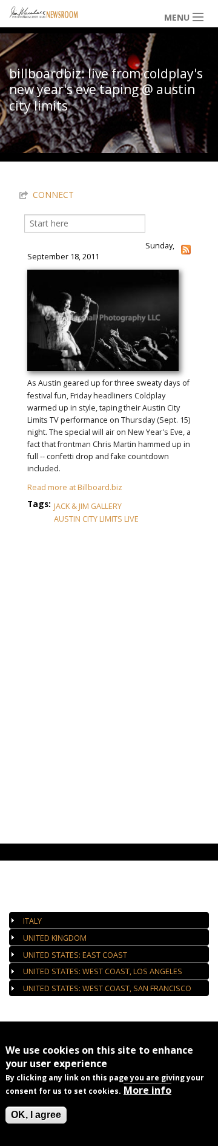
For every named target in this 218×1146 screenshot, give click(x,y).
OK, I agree (36, 1115)
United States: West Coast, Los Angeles (102, 971)
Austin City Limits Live (96, 519)
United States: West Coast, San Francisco (107, 988)
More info (147, 1090)
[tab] (109, 920)
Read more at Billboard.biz (74, 487)
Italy (32, 921)
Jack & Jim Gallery (88, 506)
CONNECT (53, 194)
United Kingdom (55, 938)
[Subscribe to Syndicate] (186, 248)
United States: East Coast (75, 955)
